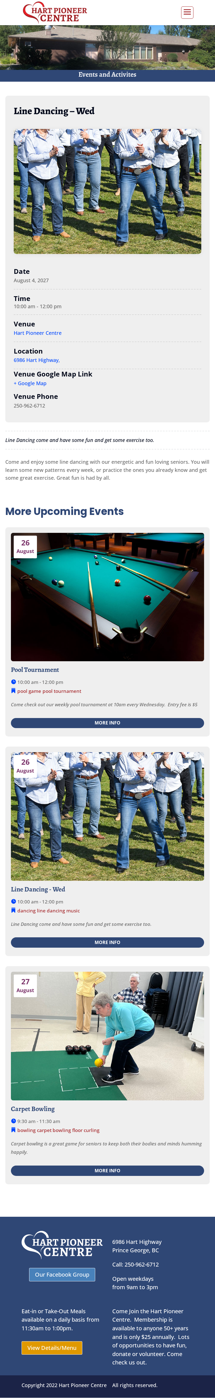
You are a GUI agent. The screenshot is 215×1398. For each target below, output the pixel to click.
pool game (29, 691)
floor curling (85, 1130)
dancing (26, 910)
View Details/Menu (51, 1348)
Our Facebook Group (62, 1274)
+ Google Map (30, 383)
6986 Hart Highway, (37, 360)
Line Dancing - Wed (38, 889)
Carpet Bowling (33, 1108)
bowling (26, 1130)
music (73, 910)
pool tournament (62, 691)
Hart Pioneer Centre (38, 333)
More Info (107, 723)
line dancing (51, 910)
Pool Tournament (35, 669)
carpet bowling (54, 1130)
